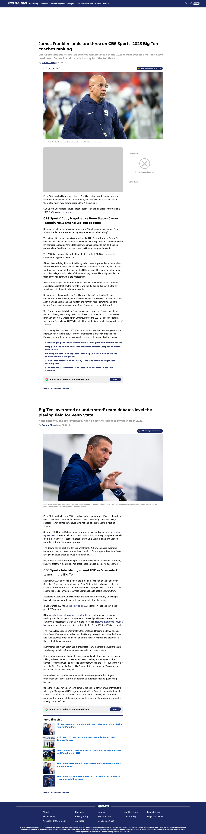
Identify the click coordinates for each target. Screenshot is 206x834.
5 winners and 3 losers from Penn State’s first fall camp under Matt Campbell (79, 369)
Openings (79, 812)
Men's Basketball (85, 4)
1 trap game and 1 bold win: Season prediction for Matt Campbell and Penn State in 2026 (83, 348)
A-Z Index (79, 821)
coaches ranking (64, 212)
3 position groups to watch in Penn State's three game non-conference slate (83, 342)
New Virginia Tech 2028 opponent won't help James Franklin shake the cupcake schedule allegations (81, 355)
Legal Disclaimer (155, 816)
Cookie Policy (130, 816)
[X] (186, 3)
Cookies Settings (106, 821)
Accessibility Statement (54, 821)
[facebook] (191, 3)
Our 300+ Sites (131, 812)
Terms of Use (104, 816)
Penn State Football (60, 389)
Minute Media (30, 827)
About (98, 4)
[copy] (58, 68)
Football (44, 4)
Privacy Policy (81, 816)
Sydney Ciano (49, 63)
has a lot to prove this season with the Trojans (70, 615)
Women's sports (58, 4)
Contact (101, 812)
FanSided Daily (154, 812)
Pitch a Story (49, 816)
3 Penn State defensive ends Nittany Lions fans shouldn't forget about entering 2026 (80, 362)
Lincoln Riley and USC (76, 606)
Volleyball (71, 4)
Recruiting (33, 4)
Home (46, 389)
